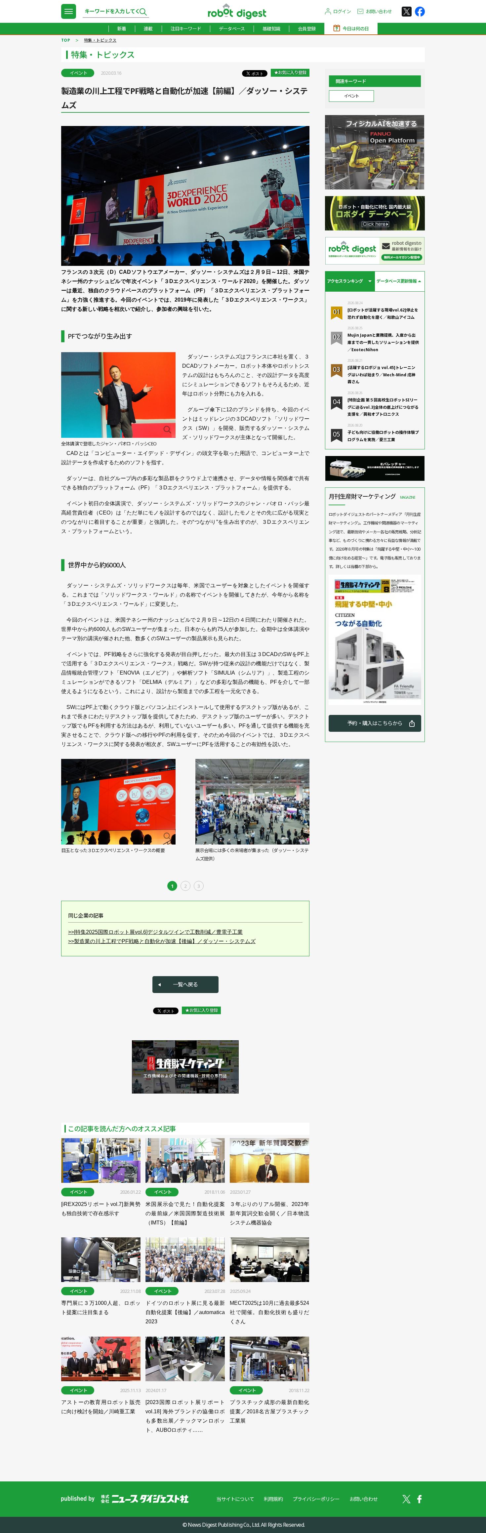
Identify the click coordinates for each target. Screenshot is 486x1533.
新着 (121, 28)
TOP (65, 40)
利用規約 (273, 1499)
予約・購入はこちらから (374, 723)
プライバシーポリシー (316, 1499)
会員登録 (306, 28)
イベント (351, 96)
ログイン (342, 11)
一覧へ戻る (185, 984)
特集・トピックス (100, 40)
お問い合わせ (379, 11)
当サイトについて (235, 1499)
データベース (232, 28)
